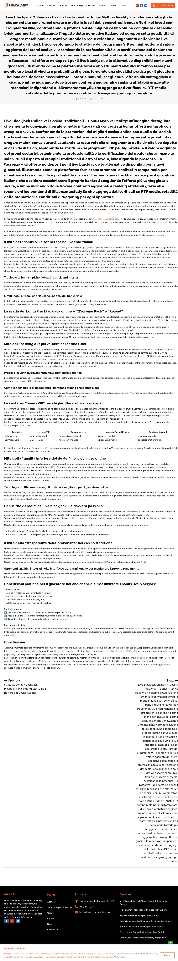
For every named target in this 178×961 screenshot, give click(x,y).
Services (63, 5)
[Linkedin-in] (145, 5)
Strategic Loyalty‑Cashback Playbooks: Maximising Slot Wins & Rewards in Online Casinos (25, 686)
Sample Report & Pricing (82, 5)
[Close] (175, 946)
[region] (89, 952)
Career (113, 5)
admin (81, 98)
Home (40, 5)
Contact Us (125, 5)
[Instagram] (137, 5)
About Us (51, 5)
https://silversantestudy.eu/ (105, 219)
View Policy (119, 957)
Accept (167, 955)
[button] (102, 5)
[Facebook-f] (141, 5)
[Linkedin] (18, 921)
